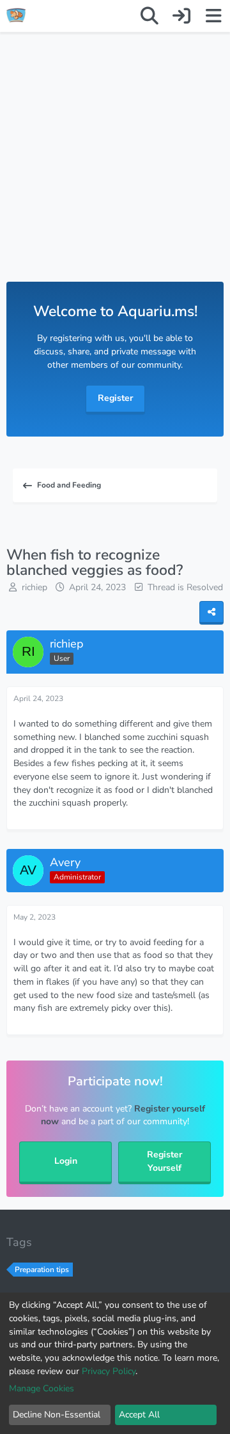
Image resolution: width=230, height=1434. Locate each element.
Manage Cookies (41, 1388)
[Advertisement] (115, 169)
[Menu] (213, 16)
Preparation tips (42, 1269)
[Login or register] (181, 16)
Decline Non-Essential (56, 1415)
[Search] (149, 16)
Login (65, 1161)
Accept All (139, 1415)
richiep (34, 587)
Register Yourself (164, 1161)
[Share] (211, 613)
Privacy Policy (108, 1371)
